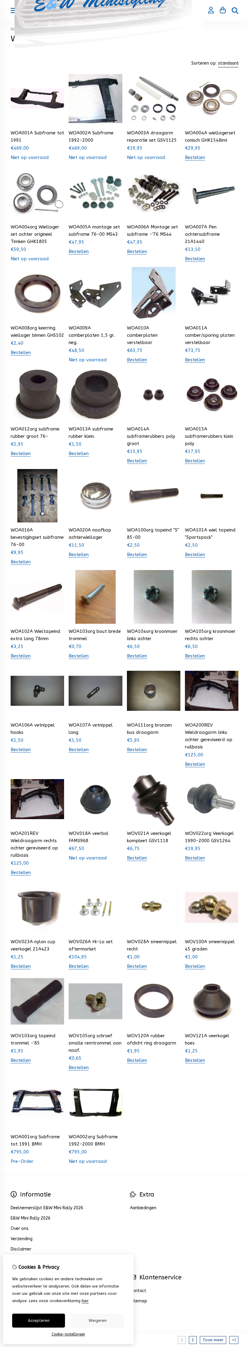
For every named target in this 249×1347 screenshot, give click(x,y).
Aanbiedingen (143, 1207)
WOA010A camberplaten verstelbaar (142, 335)
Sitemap (138, 1301)
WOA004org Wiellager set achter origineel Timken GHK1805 (35, 234)
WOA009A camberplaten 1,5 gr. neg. (92, 335)
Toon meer (213, 1340)
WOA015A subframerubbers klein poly (209, 436)
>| (234, 1340)
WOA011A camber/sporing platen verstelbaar (210, 335)
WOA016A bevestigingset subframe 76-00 (37, 537)
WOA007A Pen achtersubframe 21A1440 (202, 234)
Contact (138, 1290)
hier (85, 1300)
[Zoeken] (235, 10)
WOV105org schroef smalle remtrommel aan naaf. (95, 1043)
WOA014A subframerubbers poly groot (151, 436)
